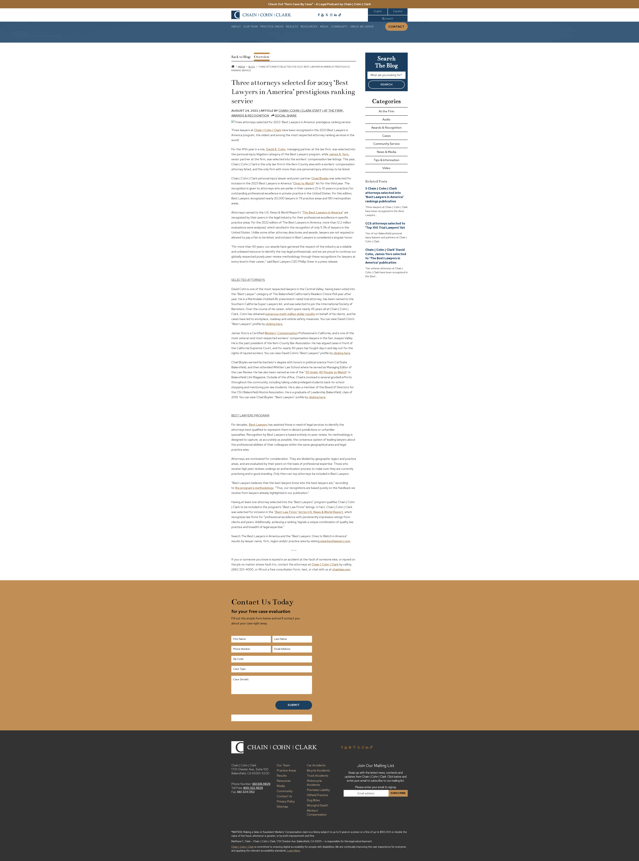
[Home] (232, 66)
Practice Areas (272, 26)
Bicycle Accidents (318, 770)
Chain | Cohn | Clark (267, 130)
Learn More (293, 850)
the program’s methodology (254, 488)
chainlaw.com (341, 569)
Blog (251, 66)
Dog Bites (313, 800)
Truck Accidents (317, 775)
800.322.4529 (253, 788)
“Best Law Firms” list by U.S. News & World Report (308, 512)
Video (386, 168)
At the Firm (333, 110)
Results (292, 26)
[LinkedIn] (335, 15)
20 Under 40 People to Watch (326, 372)
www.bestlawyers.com (335, 541)
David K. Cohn (275, 149)
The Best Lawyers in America (322, 212)
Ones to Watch (303, 183)
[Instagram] (331, 15)
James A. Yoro (339, 154)
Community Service (386, 144)
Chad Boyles (320, 178)
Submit (294, 705)
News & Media (386, 152)
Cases (386, 136)
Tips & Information (386, 160)
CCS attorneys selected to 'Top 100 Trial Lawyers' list (385, 225)
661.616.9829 (261, 784)
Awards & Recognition (250, 115)
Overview (262, 57)
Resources (309, 26)
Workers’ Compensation (281, 333)
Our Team (250, 26)
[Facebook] (319, 15)
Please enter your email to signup (375, 787)
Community (339, 26)
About (236, 26)
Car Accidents (316, 765)
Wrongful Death (317, 805)
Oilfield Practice (317, 795)
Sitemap (282, 806)
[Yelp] (358, 747)
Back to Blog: (241, 57)
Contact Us (284, 796)
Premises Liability (318, 790)
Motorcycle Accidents (314, 783)
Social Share (285, 115)
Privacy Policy (286, 801)
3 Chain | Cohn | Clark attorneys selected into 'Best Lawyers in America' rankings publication (384, 195)
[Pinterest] (350, 747)
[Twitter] (326, 15)
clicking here (274, 324)
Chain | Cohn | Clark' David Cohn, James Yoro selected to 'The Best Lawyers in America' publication (385, 256)
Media (324, 26)
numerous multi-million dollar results (290, 314)
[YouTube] (322, 15)
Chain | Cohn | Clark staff (300, 110)
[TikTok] (339, 15)
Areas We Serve (362, 26)
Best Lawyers (258, 425)
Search (389, 18)
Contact (396, 26)
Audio (386, 119)
